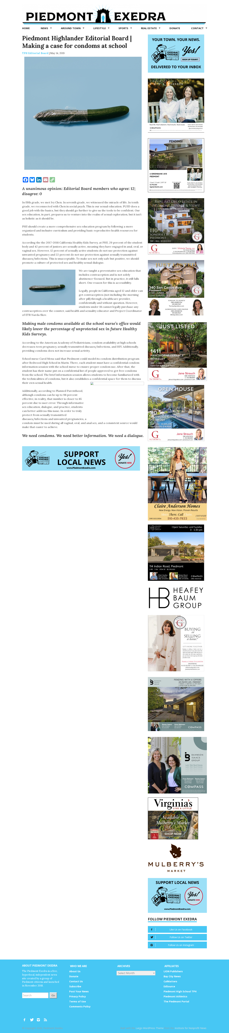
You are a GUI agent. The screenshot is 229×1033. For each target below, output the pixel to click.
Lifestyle (99, 28)
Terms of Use (77, 1001)
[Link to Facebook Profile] (25, 1018)
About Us (74, 971)
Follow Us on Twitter (181, 937)
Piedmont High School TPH (180, 991)
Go (53, 995)
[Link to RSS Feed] (45, 1018)
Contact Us (76, 981)
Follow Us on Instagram (181, 945)
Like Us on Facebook (180, 929)
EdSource (169, 986)
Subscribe (75, 986)
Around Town (71, 28)
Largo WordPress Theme (150, 1028)
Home (26, 28)
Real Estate (149, 28)
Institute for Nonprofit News (190, 1028)
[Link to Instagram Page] (39, 1018)
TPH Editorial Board (35, 53)
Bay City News (172, 976)
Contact (197, 28)
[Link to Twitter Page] (32, 1018)
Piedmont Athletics (175, 996)
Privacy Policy (77, 996)
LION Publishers (173, 971)
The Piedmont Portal (176, 1001)
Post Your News (79, 991)
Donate (174, 28)
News (45, 28)
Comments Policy (80, 1006)
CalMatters (170, 981)
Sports (124, 28)
